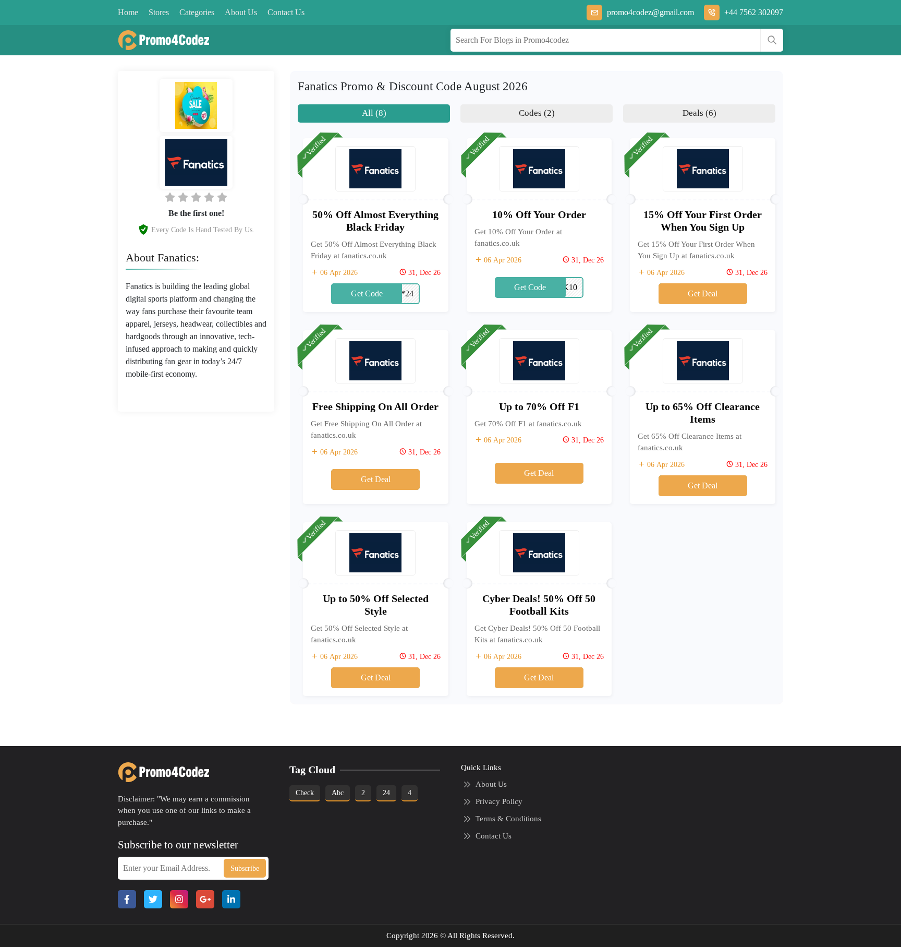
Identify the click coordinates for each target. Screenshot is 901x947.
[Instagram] (179, 899)
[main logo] (160, 40)
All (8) (374, 113)
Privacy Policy (499, 801)
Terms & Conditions (508, 818)
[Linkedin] (231, 899)
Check (305, 793)
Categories (196, 12)
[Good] (196, 197)
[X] (153, 899)
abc (338, 793)
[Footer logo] (160, 772)
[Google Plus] (205, 899)
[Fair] (183, 197)
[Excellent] (209, 197)
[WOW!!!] (222, 197)
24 (386, 793)
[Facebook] (127, 899)
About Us (241, 12)
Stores (159, 12)
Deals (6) (699, 113)
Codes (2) (537, 113)
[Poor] (170, 197)
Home (128, 12)
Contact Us (286, 12)
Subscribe (244, 868)
